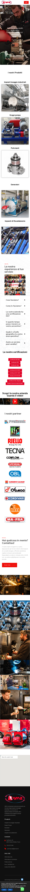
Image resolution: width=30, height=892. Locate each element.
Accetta (4, 889)
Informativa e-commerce (11, 859)
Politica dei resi (8, 862)
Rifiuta (10, 889)
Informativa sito (8, 857)
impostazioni (20, 887)
